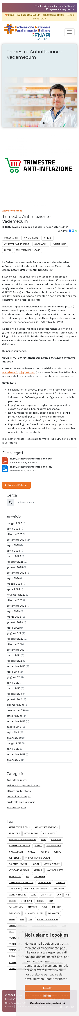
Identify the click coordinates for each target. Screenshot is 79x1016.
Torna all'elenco (17, 485)
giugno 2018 (16, 737)
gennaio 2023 (16, 622)
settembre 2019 (18, 666)
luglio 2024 (15, 578)
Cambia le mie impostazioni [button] (47, 1003)
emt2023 (32, 907)
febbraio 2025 (17, 561)
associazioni (15, 876)
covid (33, 895)
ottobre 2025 (16, 534)
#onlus (38, 845)
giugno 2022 (16, 633)
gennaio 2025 (16, 567)
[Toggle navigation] (69, 32)
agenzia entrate (52, 864)
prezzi (7, 250)
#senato (45, 852)
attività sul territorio (19, 791)
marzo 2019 (15, 688)
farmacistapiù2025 (34, 913)
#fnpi (43, 839)
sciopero (13, 962)
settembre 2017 (17, 754)
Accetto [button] (47, 988)
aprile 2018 (15, 748)
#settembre (15, 858)
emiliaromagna (16, 907)
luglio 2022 (15, 627)
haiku (11, 932)
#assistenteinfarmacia (46, 827)
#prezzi (47, 238)
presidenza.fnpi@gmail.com (18, 372)
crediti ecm (46, 895)
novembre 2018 (18, 710)
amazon (38, 870)
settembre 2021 (17, 649)
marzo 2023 (16, 616)
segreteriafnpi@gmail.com (61, 9)
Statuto (9, 1006)
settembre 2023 (18, 605)
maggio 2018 (16, 743)
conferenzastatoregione (21, 882)
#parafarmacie (31, 238)
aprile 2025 (15, 550)
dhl (67, 895)
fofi (30, 919)
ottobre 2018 (16, 715)
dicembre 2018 (17, 704)
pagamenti (14, 938)
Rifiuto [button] (47, 995)
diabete (12, 901)
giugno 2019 (15, 677)
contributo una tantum (35, 889)
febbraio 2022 (17, 638)
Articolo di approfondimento (23, 785)
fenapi (12, 919)
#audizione (14, 833)
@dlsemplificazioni (18, 864)
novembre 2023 (18, 594)
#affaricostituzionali (19, 827)
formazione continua (47, 919)
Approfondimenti (12, 210)
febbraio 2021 (16, 660)
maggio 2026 (16, 523)
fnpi (22, 919)
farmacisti (53, 913)
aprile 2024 (15, 589)
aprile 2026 (15, 528)
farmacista (14, 913)
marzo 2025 (15, 556)
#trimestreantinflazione (16, 244)
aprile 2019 (14, 682)
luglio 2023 (15, 611)
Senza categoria (16, 807)
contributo (14, 889)
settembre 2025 (18, 539)
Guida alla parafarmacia (21, 802)
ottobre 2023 (16, 600)
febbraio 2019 (16, 693)
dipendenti (26, 901)
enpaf (44, 907)
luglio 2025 (15, 545)
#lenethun (56, 839)
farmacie (56, 907)
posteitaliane (15, 950)
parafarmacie (59, 244)
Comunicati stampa (18, 796)
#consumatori (11, 238)
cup (59, 895)
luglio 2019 (15, 671)
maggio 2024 (16, 583)
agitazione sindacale (19, 870)
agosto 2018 (16, 726)
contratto (60, 882)
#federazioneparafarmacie (22, 839)
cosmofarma (58, 889)
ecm (51, 901)
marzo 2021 (15, 655)
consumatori (41, 244)
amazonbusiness (54, 870)
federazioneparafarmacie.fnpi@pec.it (56, 6)
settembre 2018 (18, 721)
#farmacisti (49, 833)
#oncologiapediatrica (19, 845)
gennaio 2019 (16, 699)
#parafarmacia (53, 845)
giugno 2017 (15, 759)
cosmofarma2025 (17, 895)
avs (27, 876)
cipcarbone (39, 876)
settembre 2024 (18, 572)
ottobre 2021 (16, 644)
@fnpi (36, 864)
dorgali (40, 901)
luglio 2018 (15, 732)
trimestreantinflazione (28, 250)
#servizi (58, 852)
